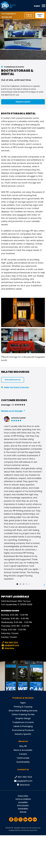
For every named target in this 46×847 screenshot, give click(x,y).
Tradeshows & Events (14, 67)
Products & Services (23, 698)
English (37, 6)
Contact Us (23, 769)
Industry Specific (23, 734)
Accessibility (23, 802)
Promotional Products (23, 730)
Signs (23, 702)
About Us (23, 741)
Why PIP (23, 746)
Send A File (39, 15)
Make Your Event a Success (16, 387)
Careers (23, 754)
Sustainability (23, 761)
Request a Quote (29, 15)
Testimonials (23, 758)
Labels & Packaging (23, 726)
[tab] (17, 584)
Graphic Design (23, 718)
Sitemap (23, 812)
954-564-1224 (7, 17)
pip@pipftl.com (12, 645)
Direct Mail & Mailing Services (23, 710)
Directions (9, 648)
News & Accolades (23, 750)
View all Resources (13, 380)
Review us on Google (11, 410)
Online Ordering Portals (23, 714)
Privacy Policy (23, 796)
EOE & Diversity (23, 805)
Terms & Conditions (23, 799)
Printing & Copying (23, 706)
